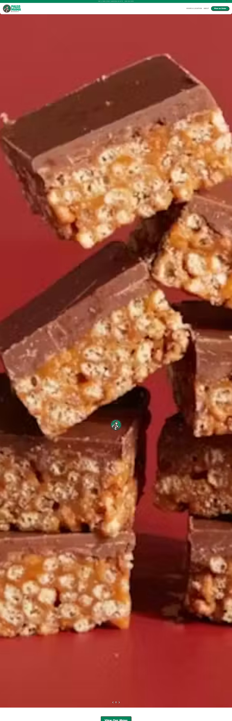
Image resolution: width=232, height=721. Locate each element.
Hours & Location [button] (194, 16)
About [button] (206, 16)
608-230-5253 (129, 9)
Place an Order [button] (220, 17)
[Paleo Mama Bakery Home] (12, 16)
